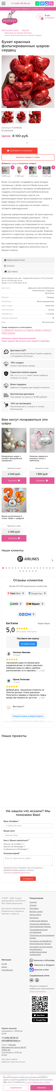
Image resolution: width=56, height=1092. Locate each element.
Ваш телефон (11, 821)
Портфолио (7, 970)
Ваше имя (9, 831)
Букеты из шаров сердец (28, 330)
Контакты (34, 918)
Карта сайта (35, 914)
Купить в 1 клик (14, 468)
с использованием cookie (37, 1082)
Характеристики (16, 260)
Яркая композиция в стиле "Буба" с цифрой (13, 517)
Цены (4, 967)
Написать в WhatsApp (44, 960)
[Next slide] (52, 560)
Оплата (10, 266)
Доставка (13, 271)
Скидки (33, 902)
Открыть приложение (38, 991)
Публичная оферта (39, 921)
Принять (41, 1088)
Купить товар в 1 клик (28, 157)
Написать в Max (41, 970)
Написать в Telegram (44, 965)
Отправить (28, 879)
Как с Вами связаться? (17, 840)
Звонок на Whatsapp (14, 846)
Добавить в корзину (21, 150)
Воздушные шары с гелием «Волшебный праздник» (12, 458)
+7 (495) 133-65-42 (20, 3)
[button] (3, 568)
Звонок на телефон (13, 844)
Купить (12, 480)
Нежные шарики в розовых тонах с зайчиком (39, 458)
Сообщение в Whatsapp (15, 849)
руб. (28, 9)
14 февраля (8, 330)
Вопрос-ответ (36, 911)
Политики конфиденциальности (17, 872)
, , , (14, 1047)
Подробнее (16, 1088)
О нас (4, 964)
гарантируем (20, 375)
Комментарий (12, 853)
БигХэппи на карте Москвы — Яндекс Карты (28, 721)
